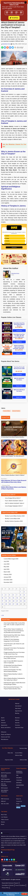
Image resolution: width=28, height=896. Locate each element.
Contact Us (19, 801)
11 (5, 598)
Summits (17, 722)
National (17, 703)
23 (24, 601)
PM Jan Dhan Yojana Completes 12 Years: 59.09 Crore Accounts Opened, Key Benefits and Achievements (14, 630)
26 (10, 604)
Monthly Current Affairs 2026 (12, 518)
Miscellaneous (4, 739)
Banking (17, 713)
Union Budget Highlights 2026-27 (14, 506)
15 (20, 598)
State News (18, 708)
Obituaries (3, 732)
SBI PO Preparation (6, 772)
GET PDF (24, 894)
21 (17, 601)
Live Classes (4, 817)
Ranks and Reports (6, 734)
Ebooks (3, 822)
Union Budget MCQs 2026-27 (13, 498)
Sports (2, 717)
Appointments (18, 710)
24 (2, 604)
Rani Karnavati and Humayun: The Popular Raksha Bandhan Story (13, 687)
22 (21, 601)
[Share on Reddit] (7, 47)
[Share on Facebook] (10, 47)
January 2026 (7, 577)
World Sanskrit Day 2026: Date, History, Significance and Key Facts (14, 635)
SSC (17, 775)
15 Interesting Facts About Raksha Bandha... (13, 437)
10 (2, 598)
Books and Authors (6, 727)
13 (13, 598)
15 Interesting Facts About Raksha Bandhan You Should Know (13, 666)
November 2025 (8, 582)
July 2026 (6, 561)
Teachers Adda (23, 748)
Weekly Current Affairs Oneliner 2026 (15, 516)
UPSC (17, 787)
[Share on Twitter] (13, 47)
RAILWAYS (19, 777)
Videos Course (4, 819)
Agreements (4, 725)
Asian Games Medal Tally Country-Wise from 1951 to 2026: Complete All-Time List (14, 624)
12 (9, 598)
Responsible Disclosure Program (10, 883)
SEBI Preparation (5, 779)
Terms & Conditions (20, 885)
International (18, 706)
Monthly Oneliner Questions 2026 (14, 521)
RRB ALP (3, 801)
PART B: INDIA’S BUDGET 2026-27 (14, 503)
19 (9, 601)
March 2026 (7, 572)
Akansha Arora (6, 44)
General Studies (16, 410)
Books (2, 824)
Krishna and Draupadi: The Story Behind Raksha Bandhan (12, 670)
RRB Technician (5, 798)
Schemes (3, 722)
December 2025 (8, 579)
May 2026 (6, 566)
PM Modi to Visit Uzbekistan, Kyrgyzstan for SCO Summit (11, 640)
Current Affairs (6, 410)
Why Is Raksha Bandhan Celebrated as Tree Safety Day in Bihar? (14, 679)
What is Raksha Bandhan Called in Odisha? (12, 475)
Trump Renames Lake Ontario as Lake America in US (14, 644)
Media (17, 803)
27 (13, 604)
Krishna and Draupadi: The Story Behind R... (13, 456)
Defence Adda (18, 755)
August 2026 (11, 558)
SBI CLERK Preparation (4, 776)
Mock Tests (4, 814)
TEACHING (19, 780)
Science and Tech (5, 737)
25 (6, 604)
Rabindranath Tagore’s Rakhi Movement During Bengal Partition (14, 683)
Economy (17, 725)
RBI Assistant (4, 788)
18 (6, 601)
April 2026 (6, 569)
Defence (17, 720)
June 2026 (6, 564)
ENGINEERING (20, 785)
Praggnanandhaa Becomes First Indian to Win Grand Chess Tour (14, 653)
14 (17, 598)
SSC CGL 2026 (5, 803)
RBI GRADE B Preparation (4, 791)
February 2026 (8, 574)
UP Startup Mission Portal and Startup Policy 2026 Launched (14, 657)
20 (13, 601)
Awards (3, 720)
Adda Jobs (10, 752)
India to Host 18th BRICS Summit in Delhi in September (13, 661)
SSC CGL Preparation (4, 784)
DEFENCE (18, 782)
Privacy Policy (5, 887)
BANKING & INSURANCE (19, 772)
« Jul (2, 615)
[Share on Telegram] (5, 47)
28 (17, 604)
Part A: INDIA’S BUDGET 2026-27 (14, 500)
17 (2, 601)
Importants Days (19, 727)
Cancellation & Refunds (8, 885)
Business (17, 717)
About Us (18, 798)
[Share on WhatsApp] (2, 47)
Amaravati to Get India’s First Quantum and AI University (14, 648)
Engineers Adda (9, 759)
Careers (20, 806)
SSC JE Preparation (6, 781)
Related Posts (5, 417)
